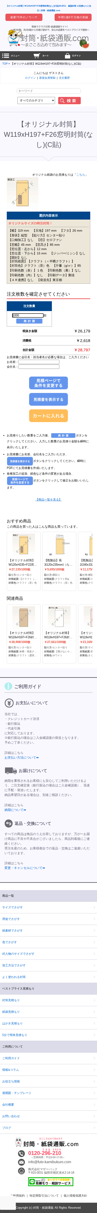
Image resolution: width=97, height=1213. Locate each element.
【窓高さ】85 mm (47, 244)
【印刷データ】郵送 (60, 275)
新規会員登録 (47, 77)
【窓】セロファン (49, 240)
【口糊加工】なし (21, 240)
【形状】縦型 (17, 235)
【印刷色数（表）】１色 (25, 270)
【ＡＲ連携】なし (21, 280)
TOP (5, 63)
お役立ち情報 (11, 1081)
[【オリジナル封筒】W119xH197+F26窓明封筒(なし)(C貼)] (22, 208)
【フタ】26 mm (71, 230)
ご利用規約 (17, 1195)
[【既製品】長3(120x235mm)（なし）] (59, 545)
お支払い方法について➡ (22, 757)
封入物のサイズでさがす (18, 953)
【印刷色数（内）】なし (25, 275)
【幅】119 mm (18, 230)
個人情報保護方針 (75, 1195)
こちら (80, 174)
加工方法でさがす (14, 965)
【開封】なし (17, 257)
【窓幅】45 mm (19, 244)
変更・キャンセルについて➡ (25, 868)
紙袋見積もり (11, 1011)
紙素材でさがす (12, 930)
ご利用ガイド (11, 1058)
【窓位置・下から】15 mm (27, 253)
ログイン (30, 77)
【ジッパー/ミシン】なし (67, 253)
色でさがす (9, 942)
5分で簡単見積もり (14, 1035)
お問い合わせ (11, 1116)
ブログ (6, 1127)
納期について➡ (15, 810)
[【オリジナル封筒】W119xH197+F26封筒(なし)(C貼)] (24, 617)
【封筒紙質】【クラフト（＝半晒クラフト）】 (41, 261)
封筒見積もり (11, 1000)
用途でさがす (11, 919)
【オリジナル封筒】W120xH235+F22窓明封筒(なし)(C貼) (23, 565)
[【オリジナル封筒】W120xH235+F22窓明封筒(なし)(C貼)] (24, 545)
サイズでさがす (12, 907)
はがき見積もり (12, 1023)
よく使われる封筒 (14, 977)
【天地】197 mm (44, 230)
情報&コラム (10, 1069)
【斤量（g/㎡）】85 (67, 265)
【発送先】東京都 (49, 280)
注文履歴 (64, 77)
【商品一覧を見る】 (48, 499)
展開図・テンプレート (17, 1093)
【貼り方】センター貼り (47, 235)
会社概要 (8, 1104)
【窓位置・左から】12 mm (27, 249)
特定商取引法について (44, 1195)
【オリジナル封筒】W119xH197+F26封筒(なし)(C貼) (23, 637)
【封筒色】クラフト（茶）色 (28, 265)
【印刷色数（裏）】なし (63, 270)
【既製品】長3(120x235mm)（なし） (56, 565)
